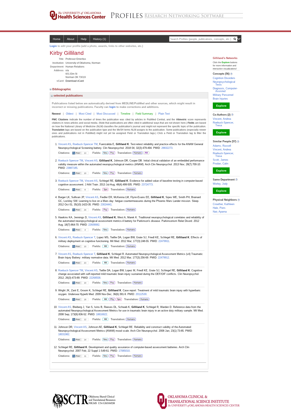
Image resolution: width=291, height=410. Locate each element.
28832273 (166, 147)
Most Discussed (106, 113)
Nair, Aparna (220, 211)
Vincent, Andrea (222, 118)
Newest (56, 113)
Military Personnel (223, 94)
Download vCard (75, 81)
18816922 (101, 314)
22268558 (94, 277)
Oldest (69, 113)
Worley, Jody (220, 183)
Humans (138, 153)
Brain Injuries (220, 98)
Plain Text (164, 113)
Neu (104, 153)
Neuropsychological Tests (224, 83)
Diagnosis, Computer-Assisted (225, 90)
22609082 (93, 224)
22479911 (163, 241)
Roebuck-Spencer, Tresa (223, 124)
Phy (111, 299)
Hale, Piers (219, 207)
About (70, 39)
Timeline (125, 113)
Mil (104, 246)
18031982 (63, 334)
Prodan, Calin (220, 163)
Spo (104, 189)
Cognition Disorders (224, 78)
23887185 (71, 167)
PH (145, 153)
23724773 (147, 184)
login (112, 106)
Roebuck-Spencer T (84, 237)
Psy (111, 153)
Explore (221, 105)
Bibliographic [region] (62, 89)
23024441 (106, 204)
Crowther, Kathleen (223, 204)
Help (84, 39)
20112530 (141, 294)
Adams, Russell (222, 145)
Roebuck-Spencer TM (85, 144)
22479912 (163, 257)
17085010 (124, 350)
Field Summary (144, 113)
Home (56, 39)
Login (53, 46)
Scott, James (220, 159)
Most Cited (85, 113)
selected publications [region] (68, 95)
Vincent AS (64, 144)
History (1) (99, 39)
